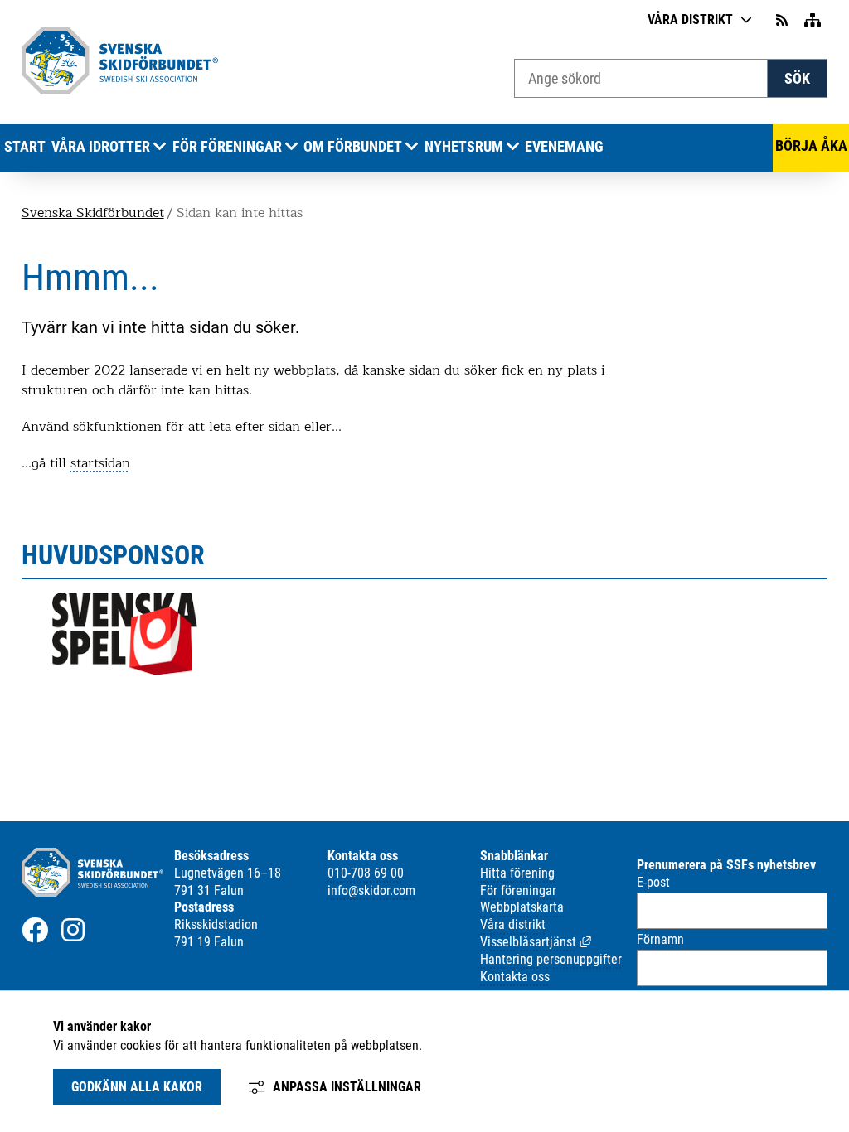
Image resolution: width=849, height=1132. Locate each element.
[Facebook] (35, 930)
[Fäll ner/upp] (159, 147)
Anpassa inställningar (347, 1087)
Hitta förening (517, 873)
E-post (653, 882)
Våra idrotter (100, 146)
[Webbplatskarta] (812, 20)
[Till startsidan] (120, 90)
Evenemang (564, 146)
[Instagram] (73, 930)
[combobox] (641, 78)
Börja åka (811, 146)
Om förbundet (352, 146)
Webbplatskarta (522, 907)
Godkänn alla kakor (136, 1087)
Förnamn (660, 939)
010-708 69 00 (365, 873)
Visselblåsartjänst (535, 942)
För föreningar (227, 146)
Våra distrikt (690, 19)
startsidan (100, 463)
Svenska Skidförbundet (93, 213)
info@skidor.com (371, 890)
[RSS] (783, 20)
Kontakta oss (515, 976)
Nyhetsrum (463, 146)
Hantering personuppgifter (551, 959)
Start (25, 146)
